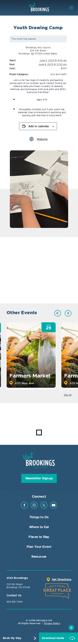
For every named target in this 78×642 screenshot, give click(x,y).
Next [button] (68, 313)
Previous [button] (57, 313)
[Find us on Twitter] (44, 508)
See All (67, 395)
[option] (39, 189)
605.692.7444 (15, 602)
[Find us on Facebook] (24, 508)
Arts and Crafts (58, 74)
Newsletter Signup (39, 478)
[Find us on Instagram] (34, 508)
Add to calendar (38, 126)
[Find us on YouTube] (53, 508)
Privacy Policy (52, 623)
